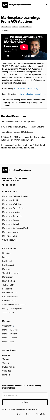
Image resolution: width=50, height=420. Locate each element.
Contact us (6, 371)
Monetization (7, 277)
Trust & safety (7, 285)
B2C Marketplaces (10, 297)
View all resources (10, 240)
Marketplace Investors (11, 212)
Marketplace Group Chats (12, 208)
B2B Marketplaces (9, 301)
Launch (5, 257)
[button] (46, 4)
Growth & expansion (10, 273)
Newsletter (6, 375)
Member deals (8, 342)
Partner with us (8, 367)
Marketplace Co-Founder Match (15, 228)
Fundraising (7, 289)
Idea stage (6, 253)
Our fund (5, 359)
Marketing (6, 269)
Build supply (7, 261)
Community (7, 326)
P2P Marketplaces (9, 293)
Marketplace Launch (10, 232)
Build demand (8, 265)
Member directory (9, 334)
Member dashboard (10, 330)
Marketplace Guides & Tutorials (15, 196)
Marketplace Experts (10, 220)
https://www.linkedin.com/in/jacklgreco (31, 94)
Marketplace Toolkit (10, 200)
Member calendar (9, 338)
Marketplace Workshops (12, 204)
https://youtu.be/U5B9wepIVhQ (26, 89)
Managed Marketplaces (12, 309)
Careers (5, 363)
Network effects (8, 281)
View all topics (8, 313)
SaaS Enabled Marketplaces (14, 305)
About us (6, 355)
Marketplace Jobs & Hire (12, 216)
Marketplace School (10, 224)
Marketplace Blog (9, 236)
